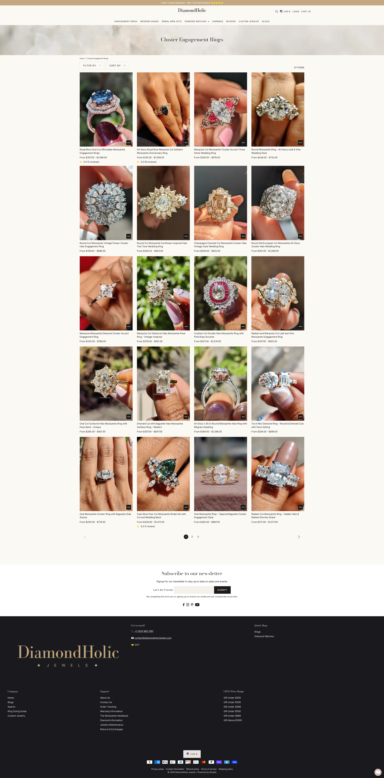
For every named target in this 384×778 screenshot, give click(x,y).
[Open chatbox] (378, 772)
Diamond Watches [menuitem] (196, 21)
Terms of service (209, 769)
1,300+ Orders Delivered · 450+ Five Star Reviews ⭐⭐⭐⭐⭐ (192, 3)
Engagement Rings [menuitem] (125, 21)
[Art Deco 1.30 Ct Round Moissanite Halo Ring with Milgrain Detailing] (220, 383)
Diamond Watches (264, 636)
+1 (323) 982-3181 (144, 631)
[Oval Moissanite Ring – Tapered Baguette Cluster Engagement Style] (220, 474)
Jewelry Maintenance (111, 724)
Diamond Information (111, 720)
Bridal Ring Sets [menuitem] (172, 21)
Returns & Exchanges (111, 729)
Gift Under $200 (232, 697)
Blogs (11, 702)
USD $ (287, 11)
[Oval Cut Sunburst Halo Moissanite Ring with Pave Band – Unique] (106, 383)
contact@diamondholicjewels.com (153, 638)
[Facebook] (183, 604)
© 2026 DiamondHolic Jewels (181, 772)
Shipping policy (226, 769)
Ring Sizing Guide (17, 711)
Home (82, 58)
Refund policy (192, 769)
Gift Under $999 (232, 715)
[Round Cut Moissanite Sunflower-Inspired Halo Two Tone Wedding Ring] (163, 203)
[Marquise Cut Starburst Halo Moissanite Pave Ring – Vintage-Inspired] (163, 293)
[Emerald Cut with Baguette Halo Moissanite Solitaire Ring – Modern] (163, 383)
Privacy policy (157, 769)
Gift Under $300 (232, 702)
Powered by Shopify (207, 772)
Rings (258, 631)
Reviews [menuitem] (231, 21)
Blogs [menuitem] (266, 21)
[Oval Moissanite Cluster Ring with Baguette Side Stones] (106, 474)
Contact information (175, 769)
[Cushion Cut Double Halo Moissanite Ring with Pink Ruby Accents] (220, 293)
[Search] (276, 11)
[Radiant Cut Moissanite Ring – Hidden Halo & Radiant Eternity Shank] (277, 474)
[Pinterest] (192, 604)
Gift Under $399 (232, 706)
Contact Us (106, 702)
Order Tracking (108, 706)
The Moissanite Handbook (114, 715)
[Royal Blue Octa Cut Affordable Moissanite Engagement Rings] (106, 109)
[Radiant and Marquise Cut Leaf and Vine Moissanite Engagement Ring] (277, 293)
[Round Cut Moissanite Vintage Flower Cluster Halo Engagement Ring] (106, 203)
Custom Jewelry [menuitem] (249, 21)
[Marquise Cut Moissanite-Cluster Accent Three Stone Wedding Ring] (220, 109)
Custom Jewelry (16, 715)
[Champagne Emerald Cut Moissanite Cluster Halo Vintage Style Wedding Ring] (220, 203)
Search (11, 706)
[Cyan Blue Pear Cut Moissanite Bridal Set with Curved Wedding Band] (163, 474)
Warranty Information (111, 711)
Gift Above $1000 (233, 720)
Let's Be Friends (163, 589)
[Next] (299, 536)
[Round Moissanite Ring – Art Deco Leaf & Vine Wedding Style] (277, 109)
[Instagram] (187, 604)
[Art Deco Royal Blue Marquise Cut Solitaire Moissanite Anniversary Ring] (163, 109)
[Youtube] (197, 604)
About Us (105, 697)
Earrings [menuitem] (217, 21)
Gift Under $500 (232, 711)
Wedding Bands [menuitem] (149, 21)
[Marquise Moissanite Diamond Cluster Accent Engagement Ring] (106, 293)
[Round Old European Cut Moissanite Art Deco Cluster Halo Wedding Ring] (277, 203)
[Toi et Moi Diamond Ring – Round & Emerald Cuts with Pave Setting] (277, 383)
